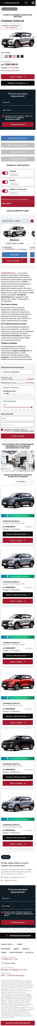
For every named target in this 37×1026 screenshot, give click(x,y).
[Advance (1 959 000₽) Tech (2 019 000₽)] (18, 372)
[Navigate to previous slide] (4, 461)
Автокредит (5, 949)
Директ (16, 949)
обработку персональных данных (14, 118)
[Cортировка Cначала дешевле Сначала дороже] (25, 481)
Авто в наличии (17, 152)
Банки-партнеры (15, 952)
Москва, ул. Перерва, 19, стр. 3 (14, 877)
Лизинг (19, 944)
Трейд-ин (25, 949)
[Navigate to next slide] (31, 461)
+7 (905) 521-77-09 (10, 880)
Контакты (29, 952)
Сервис (4, 952)
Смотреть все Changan (10, 9)
